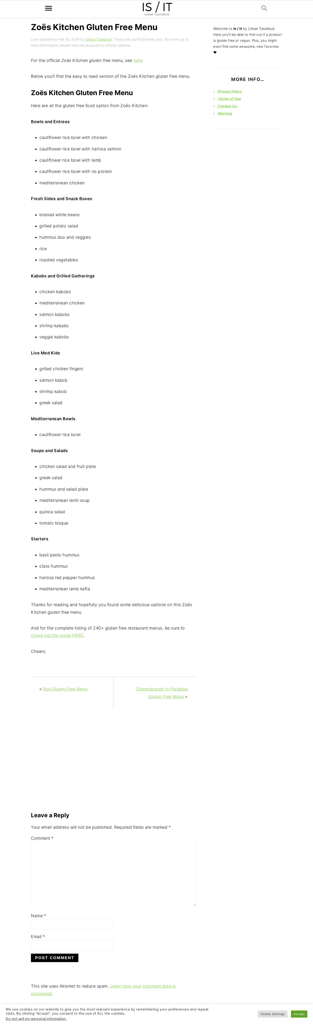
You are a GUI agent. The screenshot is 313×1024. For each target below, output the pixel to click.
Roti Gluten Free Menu (65, 689)
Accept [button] (299, 1014)
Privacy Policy (230, 91)
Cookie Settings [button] (273, 1014)
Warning (225, 113)
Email (38, 936)
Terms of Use (229, 99)
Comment (42, 838)
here (137, 60)
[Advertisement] (113, 762)
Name (38, 915)
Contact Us (227, 106)
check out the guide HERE (57, 635)
